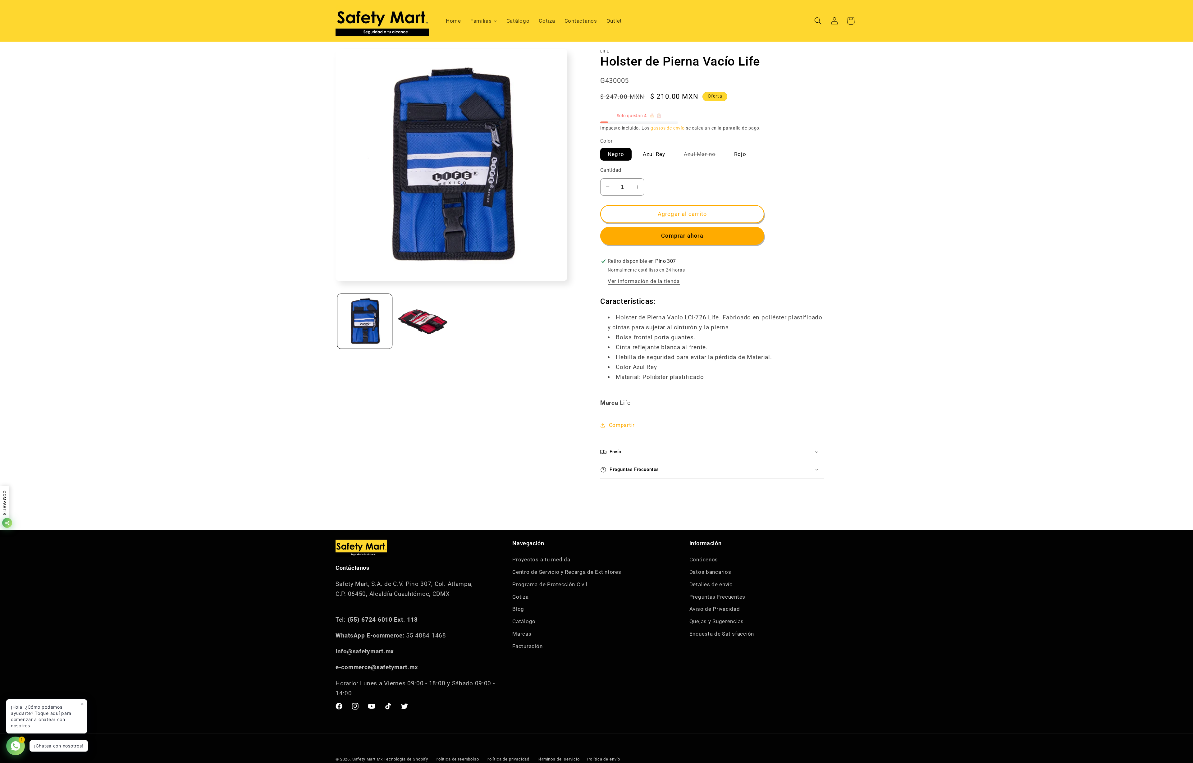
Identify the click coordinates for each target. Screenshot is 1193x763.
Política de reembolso (457, 759)
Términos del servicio (558, 759)
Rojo (740, 154)
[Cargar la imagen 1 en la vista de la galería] (364, 321)
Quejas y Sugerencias (716, 621)
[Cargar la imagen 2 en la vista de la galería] (423, 321)
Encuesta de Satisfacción (721, 634)
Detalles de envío (711, 584)
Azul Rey (654, 154)
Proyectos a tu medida (541, 559)
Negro (616, 154)
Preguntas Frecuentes (717, 596)
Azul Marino (703, 156)
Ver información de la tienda (644, 281)
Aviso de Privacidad (714, 609)
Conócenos (703, 559)
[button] (818, 21)
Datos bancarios (710, 572)
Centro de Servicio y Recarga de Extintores (566, 572)
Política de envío (603, 759)
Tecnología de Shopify (406, 759)
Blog (518, 609)
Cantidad (610, 170)
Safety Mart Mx (367, 759)
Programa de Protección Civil (549, 584)
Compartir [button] (622, 425)
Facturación (527, 646)
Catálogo (524, 621)
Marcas (521, 634)
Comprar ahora (682, 235)
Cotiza (520, 596)
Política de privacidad (508, 759)
